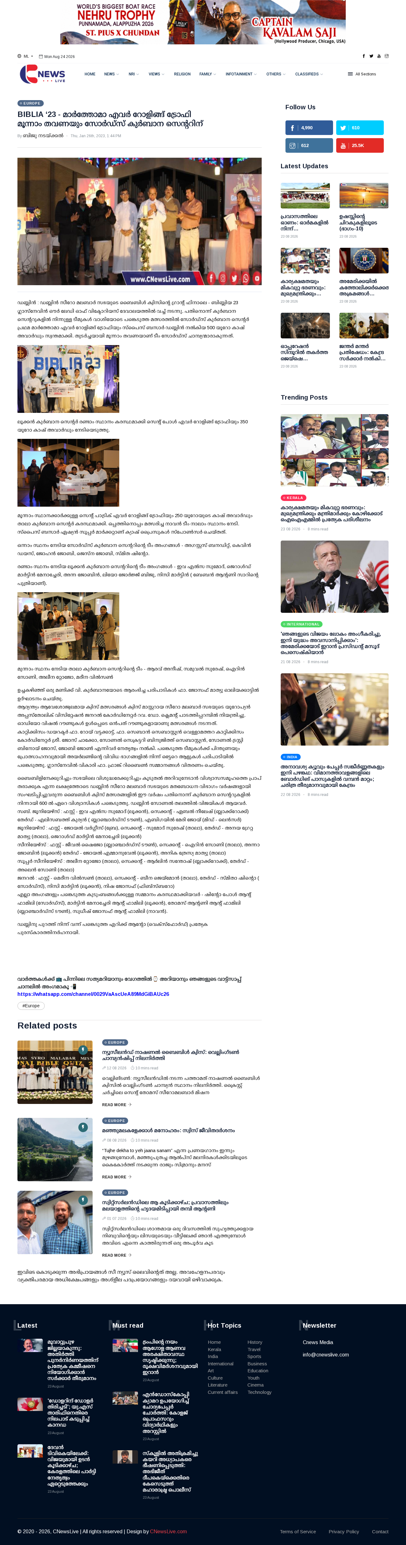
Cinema (255, 1385)
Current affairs (223, 1392)
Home (90, 74)
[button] (25, 56)
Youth (253, 1378)
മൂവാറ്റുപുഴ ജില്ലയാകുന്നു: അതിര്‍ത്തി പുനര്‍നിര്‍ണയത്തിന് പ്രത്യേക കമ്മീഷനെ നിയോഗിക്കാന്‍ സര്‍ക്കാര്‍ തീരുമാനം (73, 1360)
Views (154, 74)
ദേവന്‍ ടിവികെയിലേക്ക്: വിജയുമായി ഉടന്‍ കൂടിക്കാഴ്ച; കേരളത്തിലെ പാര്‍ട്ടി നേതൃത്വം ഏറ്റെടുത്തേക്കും (72, 1465)
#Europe (31, 1005)
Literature (217, 1385)
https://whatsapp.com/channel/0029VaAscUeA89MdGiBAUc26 (93, 994)
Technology (259, 1392)
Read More (114, 1105)
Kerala (214, 1349)
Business (257, 1363)
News (109, 74)
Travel (253, 1349)
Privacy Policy (344, 1531)
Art (211, 1370)
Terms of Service (298, 1531)
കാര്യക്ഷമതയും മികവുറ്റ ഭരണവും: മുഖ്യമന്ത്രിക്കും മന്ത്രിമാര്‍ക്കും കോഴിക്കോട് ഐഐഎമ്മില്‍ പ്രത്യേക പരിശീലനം (332, 513)
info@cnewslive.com (326, 1354)
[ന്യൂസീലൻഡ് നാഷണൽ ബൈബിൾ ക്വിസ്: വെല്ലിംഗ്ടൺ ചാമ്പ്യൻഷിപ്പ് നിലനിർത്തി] (55, 1072)
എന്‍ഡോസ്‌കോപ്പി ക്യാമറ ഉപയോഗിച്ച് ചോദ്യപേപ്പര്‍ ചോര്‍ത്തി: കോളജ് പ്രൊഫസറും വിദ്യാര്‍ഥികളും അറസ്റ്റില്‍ (166, 1412)
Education (257, 1370)
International (220, 1363)
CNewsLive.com (168, 1531)
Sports (254, 1356)
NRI (132, 74)
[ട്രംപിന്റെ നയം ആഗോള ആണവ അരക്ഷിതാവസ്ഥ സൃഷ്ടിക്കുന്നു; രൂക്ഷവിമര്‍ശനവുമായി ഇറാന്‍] (125, 1351)
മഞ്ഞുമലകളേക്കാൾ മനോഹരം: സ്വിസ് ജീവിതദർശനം (168, 1130)
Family (206, 74)
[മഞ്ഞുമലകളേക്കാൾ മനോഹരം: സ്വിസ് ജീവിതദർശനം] (55, 1149)
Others (273, 74)
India (213, 1356)
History (255, 1342)
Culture (215, 1378)
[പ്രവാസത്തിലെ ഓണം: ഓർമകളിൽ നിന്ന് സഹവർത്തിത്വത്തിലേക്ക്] (305, 195)
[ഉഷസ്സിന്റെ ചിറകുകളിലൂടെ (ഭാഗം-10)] (364, 195)
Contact (380, 1531)
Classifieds (307, 74)
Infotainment (239, 74)
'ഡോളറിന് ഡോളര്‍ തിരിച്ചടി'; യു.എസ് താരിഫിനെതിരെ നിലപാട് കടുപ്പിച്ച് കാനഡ (70, 1413)
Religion (182, 74)
